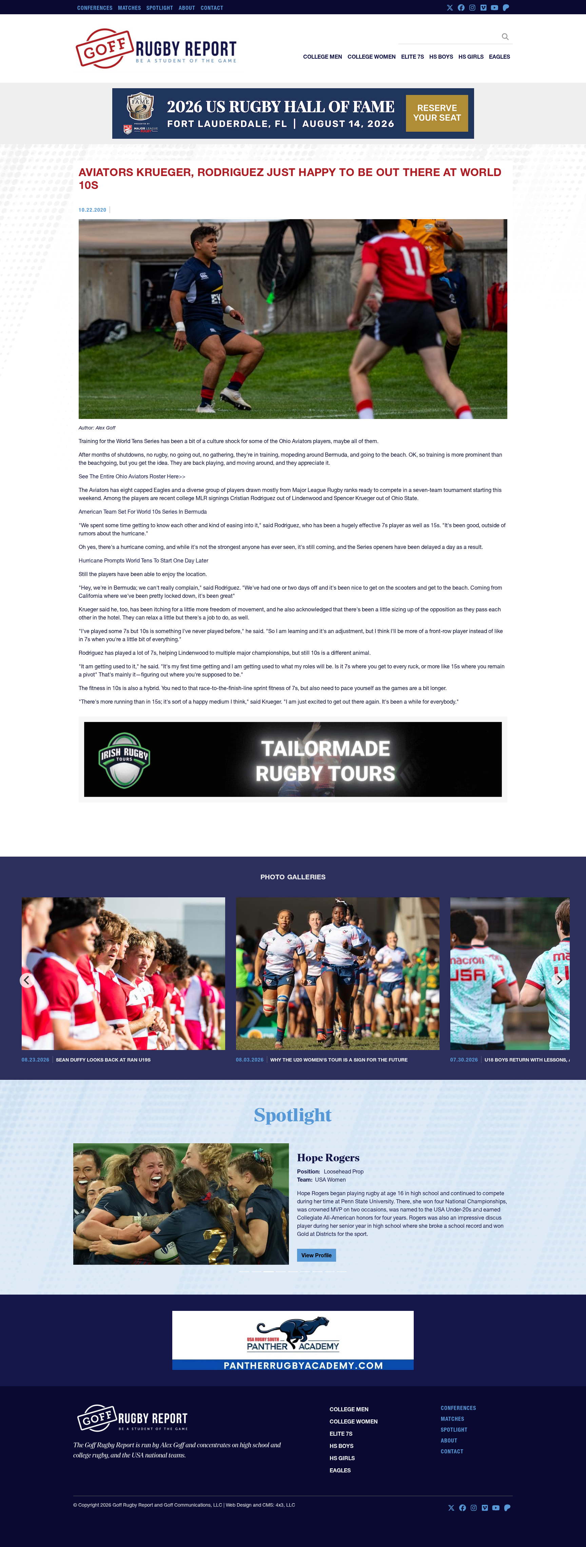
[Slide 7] (317, 1252)
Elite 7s (412, 56)
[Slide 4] (281, 1252)
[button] (106, 1186)
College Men (322, 56)
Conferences (95, 7)
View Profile (316, 1229)
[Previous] (27, 960)
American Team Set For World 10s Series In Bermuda (143, 512)
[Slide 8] (330, 1252)
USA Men (326, 1165)
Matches (129, 7)
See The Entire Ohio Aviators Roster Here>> (132, 477)
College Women (372, 56)
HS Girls (471, 56)
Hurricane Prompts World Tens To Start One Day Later (143, 561)
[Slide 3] (268, 1252)
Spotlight (159, 7)
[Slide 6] (305, 1252)
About (187, 7)
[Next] (558, 960)
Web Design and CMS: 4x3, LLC (260, 1467)
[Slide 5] (293, 1252)
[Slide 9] (342, 1252)
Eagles (499, 56)
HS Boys (441, 56)
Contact (212, 7)
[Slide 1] (244, 1252)
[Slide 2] (256, 1252)
